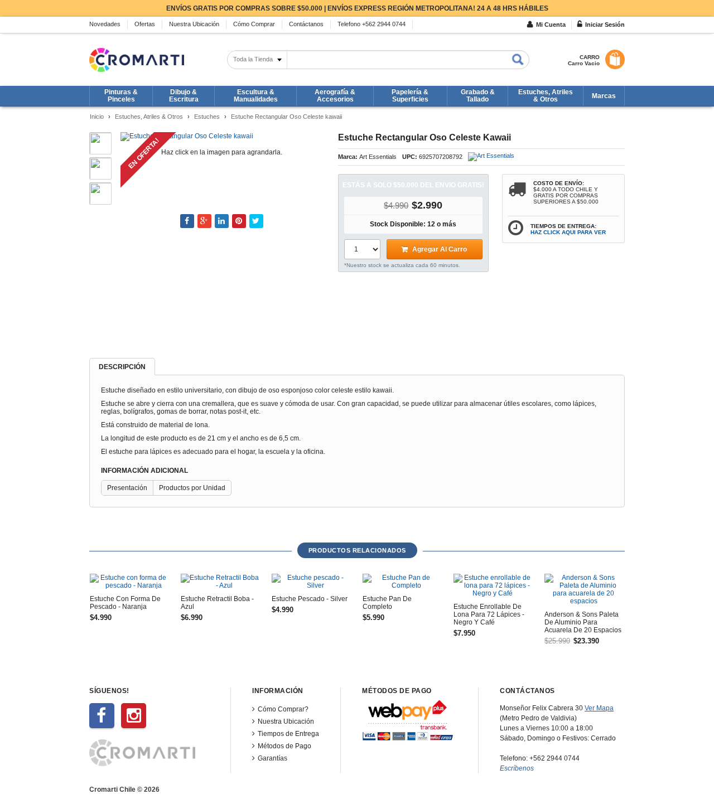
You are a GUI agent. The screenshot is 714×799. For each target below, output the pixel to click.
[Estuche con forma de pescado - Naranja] (129, 581)
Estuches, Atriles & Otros (149, 116)
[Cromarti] (136, 60)
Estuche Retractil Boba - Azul (217, 603)
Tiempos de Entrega (288, 734)
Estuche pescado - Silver (310, 599)
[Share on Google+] (204, 221)
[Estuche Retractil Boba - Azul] (220, 581)
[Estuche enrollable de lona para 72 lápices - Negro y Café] (493, 585)
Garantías (272, 758)
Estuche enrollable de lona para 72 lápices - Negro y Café (489, 614)
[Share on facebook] (187, 221)
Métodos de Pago (284, 746)
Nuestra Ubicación (286, 721)
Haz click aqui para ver (568, 232)
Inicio (97, 116)
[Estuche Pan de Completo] (402, 581)
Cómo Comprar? (283, 709)
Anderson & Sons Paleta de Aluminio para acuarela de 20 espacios (582, 622)
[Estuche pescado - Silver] (311, 581)
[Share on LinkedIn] (222, 221)
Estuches (207, 116)
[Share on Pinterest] (239, 221)
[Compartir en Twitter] (256, 221)
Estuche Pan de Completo (387, 603)
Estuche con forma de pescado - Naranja (125, 603)
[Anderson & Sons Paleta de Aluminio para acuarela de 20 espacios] (583, 589)
